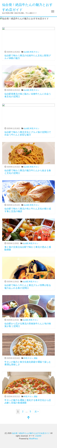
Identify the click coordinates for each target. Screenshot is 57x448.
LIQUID (38, 436)
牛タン (36, 52)
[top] (28, 418)
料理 (31, 52)
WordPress (33, 439)
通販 (35, 358)
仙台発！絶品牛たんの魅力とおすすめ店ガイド (31, 433)
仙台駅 (26, 52)
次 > (37, 411)
